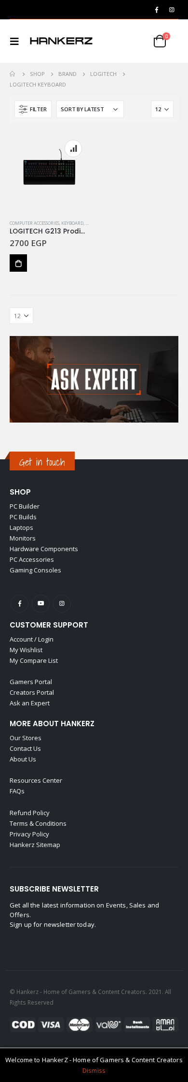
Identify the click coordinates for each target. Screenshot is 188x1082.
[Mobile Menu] (17, 41)
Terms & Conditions (38, 823)
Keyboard (72, 223)
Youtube (41, 604)
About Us (23, 759)
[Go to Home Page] (13, 74)
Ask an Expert (30, 703)
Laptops (21, 527)
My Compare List (34, 660)
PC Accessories (32, 559)
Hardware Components (44, 548)
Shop (20, 492)
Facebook (19, 604)
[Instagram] (171, 9)
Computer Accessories (34, 223)
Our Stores (25, 737)
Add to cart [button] (18, 263)
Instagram (62, 604)
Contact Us (25, 748)
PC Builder (25, 506)
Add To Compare (73, 148)
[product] (49, 172)
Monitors (23, 538)
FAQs (17, 791)
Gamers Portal (31, 681)
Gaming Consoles (35, 570)
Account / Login (32, 639)
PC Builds (23, 516)
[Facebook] (156, 9)
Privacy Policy (29, 834)
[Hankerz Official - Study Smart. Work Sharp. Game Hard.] (61, 41)
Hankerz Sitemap (35, 844)
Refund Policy (30, 812)
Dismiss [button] (94, 1070)
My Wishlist (26, 649)
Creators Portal (32, 692)
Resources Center (36, 780)
